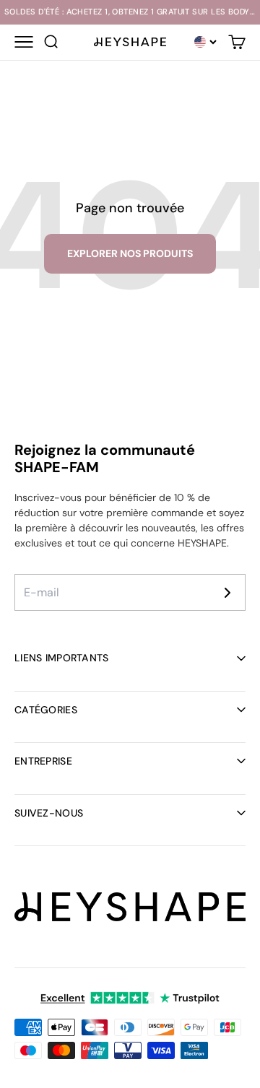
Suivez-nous (48, 812)
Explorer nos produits (130, 253)
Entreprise (43, 760)
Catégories (45, 709)
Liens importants (61, 657)
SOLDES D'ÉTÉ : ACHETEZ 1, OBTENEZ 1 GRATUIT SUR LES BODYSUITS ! (130, 12)
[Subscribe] (227, 592)
